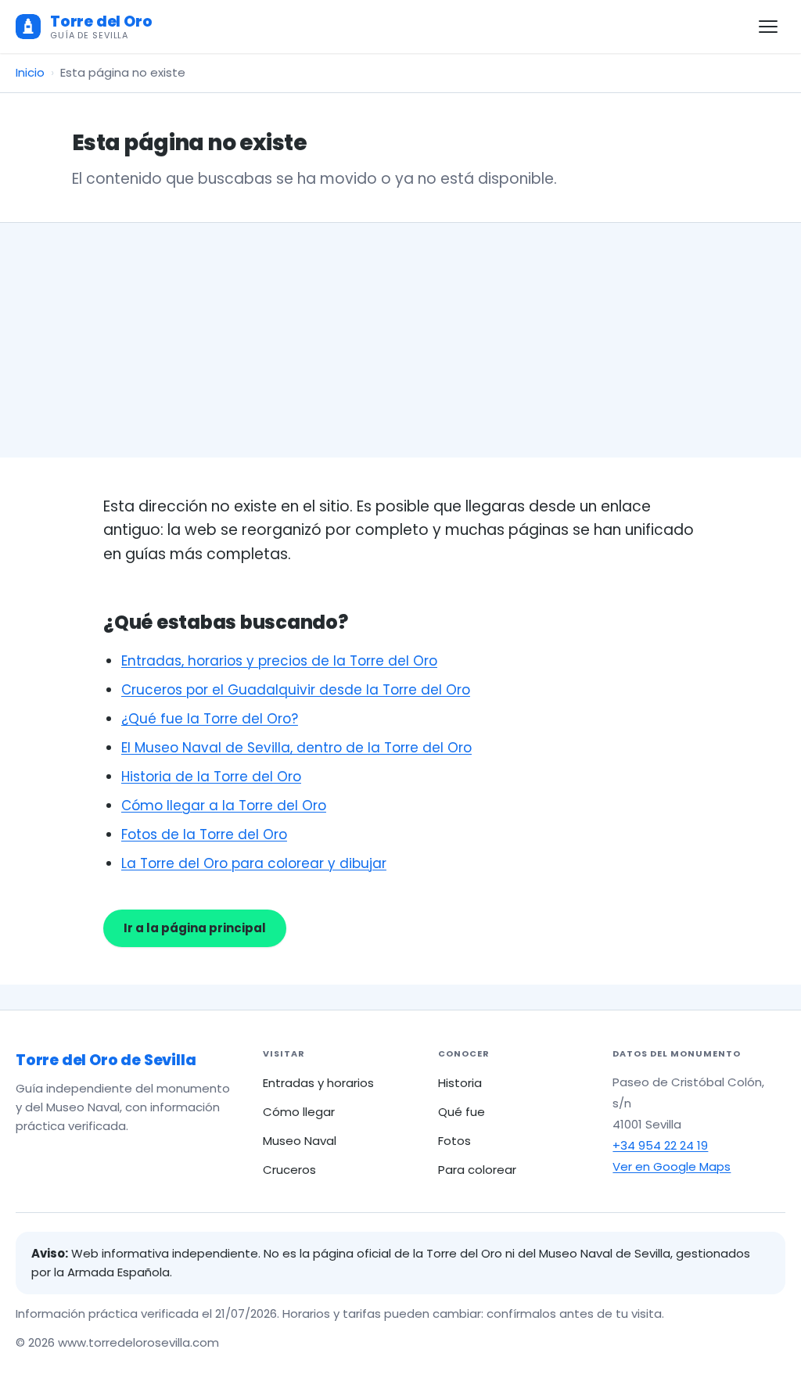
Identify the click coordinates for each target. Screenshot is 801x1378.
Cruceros (289, 1169)
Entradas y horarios (318, 1083)
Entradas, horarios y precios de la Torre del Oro (279, 660)
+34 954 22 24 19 (660, 1145)
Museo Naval (299, 1140)
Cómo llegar (299, 1111)
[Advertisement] (400, 340)
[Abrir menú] (768, 26)
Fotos (454, 1140)
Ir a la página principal (195, 928)
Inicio (30, 72)
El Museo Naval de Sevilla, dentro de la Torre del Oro (296, 747)
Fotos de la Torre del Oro (204, 834)
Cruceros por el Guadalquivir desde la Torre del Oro (295, 689)
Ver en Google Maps (671, 1166)
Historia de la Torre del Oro (211, 776)
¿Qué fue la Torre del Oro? (209, 718)
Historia (460, 1083)
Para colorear (477, 1169)
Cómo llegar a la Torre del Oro (223, 805)
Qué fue (461, 1111)
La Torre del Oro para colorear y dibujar (253, 863)
